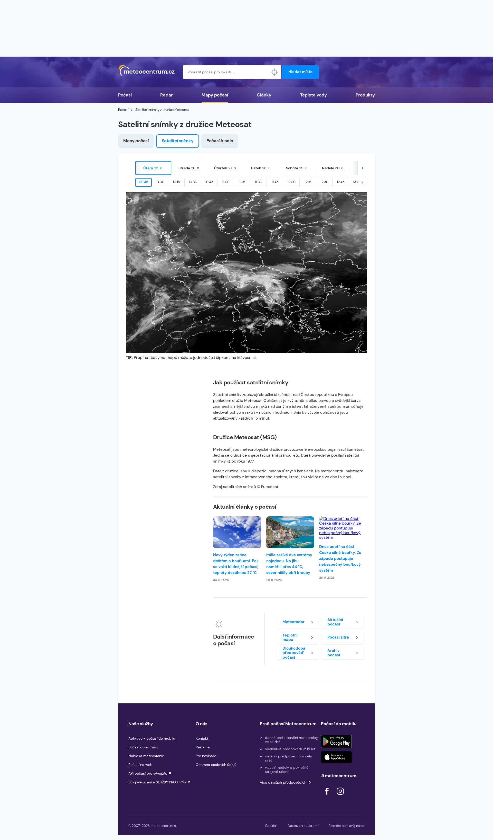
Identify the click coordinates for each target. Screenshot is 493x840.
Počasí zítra (338, 637)
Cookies (271, 826)
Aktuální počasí (335, 622)
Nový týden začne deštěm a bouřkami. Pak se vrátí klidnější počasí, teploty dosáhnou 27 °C (236, 563)
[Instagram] (340, 796)
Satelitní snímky (178, 141)
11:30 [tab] (258, 182)
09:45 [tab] (143, 182)
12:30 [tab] (324, 182)
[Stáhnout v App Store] (336, 757)
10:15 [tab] (176, 182)
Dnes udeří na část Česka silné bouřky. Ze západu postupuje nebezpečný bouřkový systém (340, 558)
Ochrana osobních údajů (216, 764)
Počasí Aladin (219, 141)
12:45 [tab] (341, 182)
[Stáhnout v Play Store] (336, 741)
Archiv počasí (333, 653)
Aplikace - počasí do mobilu (151, 738)
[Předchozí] (130, 168)
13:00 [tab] (357, 182)
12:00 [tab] (291, 182)
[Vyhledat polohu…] (274, 72)
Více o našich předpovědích (283, 782)
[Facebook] (327, 796)
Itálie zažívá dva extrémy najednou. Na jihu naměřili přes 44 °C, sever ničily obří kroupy (289, 563)
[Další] (362, 168)
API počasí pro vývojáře (147, 773)
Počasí (125, 95)
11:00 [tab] (226, 182)
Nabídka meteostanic (146, 756)
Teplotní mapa (290, 637)
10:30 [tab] (193, 182)
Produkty (365, 95)
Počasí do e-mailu (143, 747)
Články (264, 95)
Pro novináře (206, 756)
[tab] (153, 168)
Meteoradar (293, 621)
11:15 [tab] (242, 182)
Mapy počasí (215, 95)
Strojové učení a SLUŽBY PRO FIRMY (157, 782)
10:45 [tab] (209, 182)
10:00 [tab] (160, 182)
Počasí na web (140, 764)
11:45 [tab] (275, 182)
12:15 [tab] (308, 182)
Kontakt (202, 738)
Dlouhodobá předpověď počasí (293, 653)
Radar (166, 95)
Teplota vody (313, 95)
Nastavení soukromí (303, 826)
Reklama (203, 747)
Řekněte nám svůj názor (347, 826)
